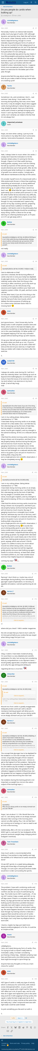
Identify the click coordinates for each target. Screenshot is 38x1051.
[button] (2, 1040)
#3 (36, 130)
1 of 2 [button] (13, 1018)
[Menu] (2, 2)
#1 (36, 28)
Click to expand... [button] (19, 620)
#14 (36, 682)
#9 (36, 398)
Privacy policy (25, 1043)
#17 (36, 849)
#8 (36, 369)
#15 (36, 728)
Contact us (4, 1043)
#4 (36, 151)
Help (32, 1043)
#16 (36, 797)
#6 (36, 261)
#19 (36, 942)
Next (19, 1018)
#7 (36, 319)
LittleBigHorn (7, 15)
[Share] (33, 28)
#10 (36, 472)
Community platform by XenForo (18, 1049)
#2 (36, 93)
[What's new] (31, 2)
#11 (36, 574)
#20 (36, 979)
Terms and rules (15, 1043)
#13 (36, 650)
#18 (36, 884)
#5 (36, 230)
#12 (36, 599)
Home (3, 1045)
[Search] (35, 2)
